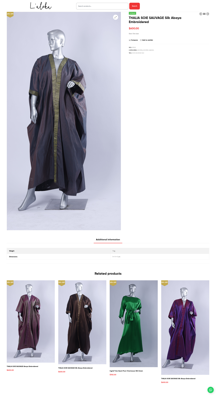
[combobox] (102, 6)
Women (140, 50)
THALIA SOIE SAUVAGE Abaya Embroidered (22, 366)
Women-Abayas (148, 50)
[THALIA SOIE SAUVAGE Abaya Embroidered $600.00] (207, 14)
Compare (134, 40)
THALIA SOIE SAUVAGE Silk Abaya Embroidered (75, 368)
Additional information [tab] (108, 239)
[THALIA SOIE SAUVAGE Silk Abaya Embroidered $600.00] (201, 14)
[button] (115, 17)
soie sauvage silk (138, 53)
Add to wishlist (147, 40)
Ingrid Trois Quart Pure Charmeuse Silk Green (126, 371)
